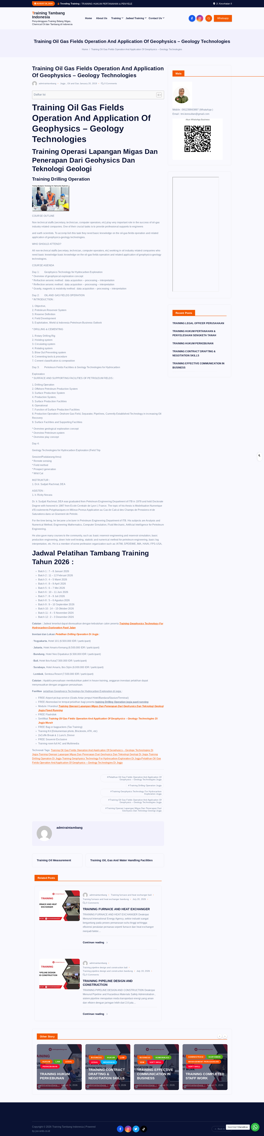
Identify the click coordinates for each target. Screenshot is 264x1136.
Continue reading (94, 946)
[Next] (225, 1040)
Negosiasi (60, 1066)
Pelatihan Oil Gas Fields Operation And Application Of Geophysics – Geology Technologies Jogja (135, 782)
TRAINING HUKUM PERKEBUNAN (192, 347)
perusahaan (195, 1066)
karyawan (166, 1061)
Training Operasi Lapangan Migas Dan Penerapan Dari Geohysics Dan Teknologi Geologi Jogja (134, 813)
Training (116, 22)
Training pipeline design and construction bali (105, 971)
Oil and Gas (73, 87)
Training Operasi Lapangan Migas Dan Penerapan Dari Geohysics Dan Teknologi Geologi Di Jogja (93, 758)
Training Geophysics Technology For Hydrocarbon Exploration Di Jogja (101, 762)
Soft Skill (107, 1066)
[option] (59, 1071)
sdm (93, 1066)
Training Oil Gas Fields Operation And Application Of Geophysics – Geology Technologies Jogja (135, 805)
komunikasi (114, 1061)
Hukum (62, 1061)
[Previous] (219, 1040)
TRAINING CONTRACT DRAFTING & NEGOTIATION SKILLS (58, 1078)
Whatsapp (223, 22)
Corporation (196, 1057)
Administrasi (147, 1061)
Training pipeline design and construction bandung (108, 975)
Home (88, 22)
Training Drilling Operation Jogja (145, 789)
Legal (46, 1066)
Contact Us (155, 22)
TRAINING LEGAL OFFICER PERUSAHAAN (198, 327)
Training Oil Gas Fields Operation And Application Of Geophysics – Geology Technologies (136, 53)
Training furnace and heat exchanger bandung (106, 903)
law (74, 1061)
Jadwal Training (135, 22)
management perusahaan (155, 1066)
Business (47, 1061)
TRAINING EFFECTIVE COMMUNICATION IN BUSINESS (106, 1078)
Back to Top (223, 1133)
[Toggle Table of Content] (157, 98)
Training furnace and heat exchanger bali (131, 898)
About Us (101, 22)
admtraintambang (47, 87)
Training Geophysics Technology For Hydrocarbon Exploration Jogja (136, 796)
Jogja (63, 87)
